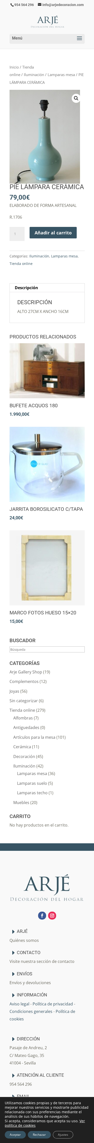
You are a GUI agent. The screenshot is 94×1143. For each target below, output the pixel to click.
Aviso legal (19, 1004)
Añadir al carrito (53, 233)
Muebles (21, 802)
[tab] (47, 287)
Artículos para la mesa (34, 737)
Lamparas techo (32, 793)
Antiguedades (26, 727)
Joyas (14, 691)
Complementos (24, 681)
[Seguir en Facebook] (42, 916)
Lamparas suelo (32, 783)
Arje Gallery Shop (26, 672)
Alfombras (23, 718)
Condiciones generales (31, 1011)
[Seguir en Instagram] (52, 916)
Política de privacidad (53, 1004)
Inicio (14, 67)
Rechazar (39, 1134)
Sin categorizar (24, 700)
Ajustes (63, 1134)
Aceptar (15, 1134)
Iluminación (34, 74)
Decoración (24, 756)
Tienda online (21, 263)
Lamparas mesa (61, 74)
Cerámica (22, 746)
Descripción (26, 287)
